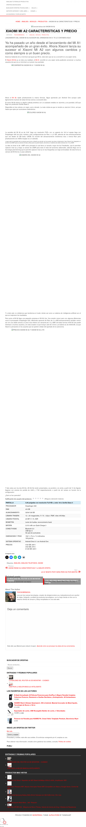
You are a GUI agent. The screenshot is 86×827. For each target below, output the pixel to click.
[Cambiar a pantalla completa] (3, 824)
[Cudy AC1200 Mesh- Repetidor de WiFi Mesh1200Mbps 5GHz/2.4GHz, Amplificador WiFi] (9, 777)
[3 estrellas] (38, 498)
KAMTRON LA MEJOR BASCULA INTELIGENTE (25, 687)
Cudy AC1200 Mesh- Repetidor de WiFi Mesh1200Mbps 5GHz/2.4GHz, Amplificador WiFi (37, 780)
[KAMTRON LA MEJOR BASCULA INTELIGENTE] (11, 683)
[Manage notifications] (4, 822)
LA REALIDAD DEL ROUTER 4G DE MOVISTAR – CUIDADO (29, 680)
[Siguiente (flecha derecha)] (3, 826)
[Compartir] (5, 824)
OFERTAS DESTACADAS (13, 5)
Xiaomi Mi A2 (12, 60)
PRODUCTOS (45, 35)
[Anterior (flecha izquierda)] (1, 826)
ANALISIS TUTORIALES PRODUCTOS (17, 1)
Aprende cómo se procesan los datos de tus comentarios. (56, 646)
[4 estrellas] (40, 498)
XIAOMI (40, 563)
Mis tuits (9, 731)
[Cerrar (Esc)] (7, 824)
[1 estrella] (33, 498)
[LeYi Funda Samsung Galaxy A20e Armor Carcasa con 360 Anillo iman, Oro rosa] (9, 792)
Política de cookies (65, 741)
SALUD (34, 8)
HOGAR (33, 11)
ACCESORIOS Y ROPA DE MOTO (16, 14)
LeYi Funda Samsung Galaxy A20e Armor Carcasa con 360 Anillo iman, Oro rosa (34, 795)
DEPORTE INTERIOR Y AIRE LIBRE (16, 11)
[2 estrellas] (36, 498)
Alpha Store (54, 815)
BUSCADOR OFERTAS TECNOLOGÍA (17, 8)
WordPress (37, 815)
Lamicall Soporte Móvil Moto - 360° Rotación (22, 802)
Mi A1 (37, 60)
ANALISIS (32, 35)
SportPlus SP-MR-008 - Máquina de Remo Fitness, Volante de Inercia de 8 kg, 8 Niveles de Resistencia (41, 807)
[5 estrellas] (43, 498)
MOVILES (38, 35)
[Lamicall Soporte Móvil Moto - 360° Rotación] (9, 798)
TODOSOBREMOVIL (19, 35)
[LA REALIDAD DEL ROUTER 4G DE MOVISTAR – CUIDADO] (11, 677)
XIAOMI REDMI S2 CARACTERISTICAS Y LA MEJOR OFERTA (29, 567)
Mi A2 (14, 98)
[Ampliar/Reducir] (1, 824)
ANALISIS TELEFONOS (29, 563)
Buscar (10, 668)
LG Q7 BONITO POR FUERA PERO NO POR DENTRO (59, 571)
